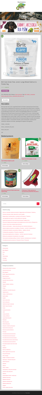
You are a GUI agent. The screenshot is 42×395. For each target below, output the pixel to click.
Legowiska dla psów (7, 317)
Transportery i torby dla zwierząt (9, 369)
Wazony (4, 373)
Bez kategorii (5, 250)
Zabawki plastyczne (7, 383)
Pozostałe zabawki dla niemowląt (10, 343)
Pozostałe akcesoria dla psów (9, 335)
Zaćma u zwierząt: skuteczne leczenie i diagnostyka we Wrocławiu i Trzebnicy (19, 212)
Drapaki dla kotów (6, 278)
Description (5, 100)
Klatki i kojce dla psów (7, 306)
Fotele (4, 288)
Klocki (4, 308)
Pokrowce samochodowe (8, 329)
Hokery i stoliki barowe (7, 294)
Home (2, 33)
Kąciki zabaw (5, 296)
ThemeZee (27, 392)
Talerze (4, 365)
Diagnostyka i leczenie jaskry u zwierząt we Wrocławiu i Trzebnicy (16, 216)
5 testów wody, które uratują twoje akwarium (12, 224)
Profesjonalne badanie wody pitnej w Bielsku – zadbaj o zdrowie (16, 230)
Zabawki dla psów (6, 379)
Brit (25, 94)
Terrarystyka (5, 256)
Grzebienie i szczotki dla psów (9, 290)
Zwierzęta (5, 260)
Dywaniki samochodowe (8, 280)
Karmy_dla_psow (5, 96)
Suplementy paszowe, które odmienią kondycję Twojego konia (16, 220)
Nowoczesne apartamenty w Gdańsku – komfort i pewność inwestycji (17, 234)
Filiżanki (4, 286)
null (23, 96)
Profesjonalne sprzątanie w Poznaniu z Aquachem (13, 232)
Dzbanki (4, 282)
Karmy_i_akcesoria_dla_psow (15, 96)
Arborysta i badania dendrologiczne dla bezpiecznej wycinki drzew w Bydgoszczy (20, 222)
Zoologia (4, 258)
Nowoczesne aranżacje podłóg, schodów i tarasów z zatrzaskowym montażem (19, 238)
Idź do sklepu (5, 90)
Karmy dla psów (8, 33)
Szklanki (4, 363)
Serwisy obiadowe (6, 349)
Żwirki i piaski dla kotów (8, 387)
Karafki (4, 298)
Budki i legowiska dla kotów (9, 274)
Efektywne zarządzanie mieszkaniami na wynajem (13, 236)
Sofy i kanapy (5, 355)
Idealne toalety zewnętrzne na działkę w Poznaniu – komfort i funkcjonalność (19, 228)
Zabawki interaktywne (7, 381)
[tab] (5, 100)
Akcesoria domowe (7, 270)
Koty (4, 252)
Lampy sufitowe (6, 315)
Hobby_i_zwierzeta (31, 94)
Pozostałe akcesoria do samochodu (10, 339)
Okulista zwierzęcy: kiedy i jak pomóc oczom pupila (13, 214)
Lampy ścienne (6, 313)
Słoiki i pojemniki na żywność (9, 351)
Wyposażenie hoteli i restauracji (9, 375)
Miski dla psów (6, 321)
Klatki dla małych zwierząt (8, 304)
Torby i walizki (6, 367)
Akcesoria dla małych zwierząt (9, 268)
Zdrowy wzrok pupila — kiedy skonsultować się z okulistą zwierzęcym (17, 226)
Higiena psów (5, 292)
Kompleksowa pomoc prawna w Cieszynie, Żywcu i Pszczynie (16, 240)
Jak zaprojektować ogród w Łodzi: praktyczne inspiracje (14, 218)
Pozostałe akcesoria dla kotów (9, 333)
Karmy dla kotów (6, 300)
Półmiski (4, 331)
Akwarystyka (5, 248)
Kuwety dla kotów (6, 310)
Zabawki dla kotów (7, 377)
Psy (3, 254)
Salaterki (4, 347)
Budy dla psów (6, 276)
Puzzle (4, 345)
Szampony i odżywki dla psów (9, 359)
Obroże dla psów (6, 323)
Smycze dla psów (6, 353)
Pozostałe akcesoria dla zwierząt (9, 337)
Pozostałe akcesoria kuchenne (9, 341)
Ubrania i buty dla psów (8, 371)
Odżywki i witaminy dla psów (9, 325)
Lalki (4, 311)
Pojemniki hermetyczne (8, 327)
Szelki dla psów (6, 361)
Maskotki (4, 319)
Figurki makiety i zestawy (8, 284)
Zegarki (4, 385)
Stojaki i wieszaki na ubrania (8, 357)
